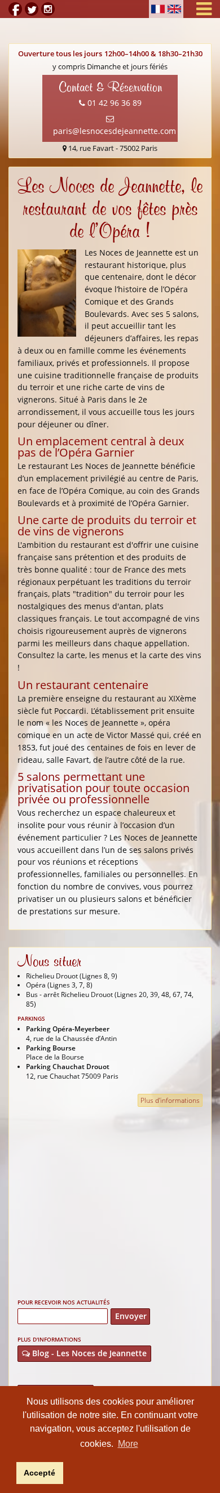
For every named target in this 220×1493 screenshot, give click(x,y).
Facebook (15, 9)
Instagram (48, 9)
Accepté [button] (39, 1472)
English (174, 9)
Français (158, 9)
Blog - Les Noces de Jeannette (88, 1353)
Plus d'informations (170, 1100)
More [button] (128, 1444)
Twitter (31, 9)
